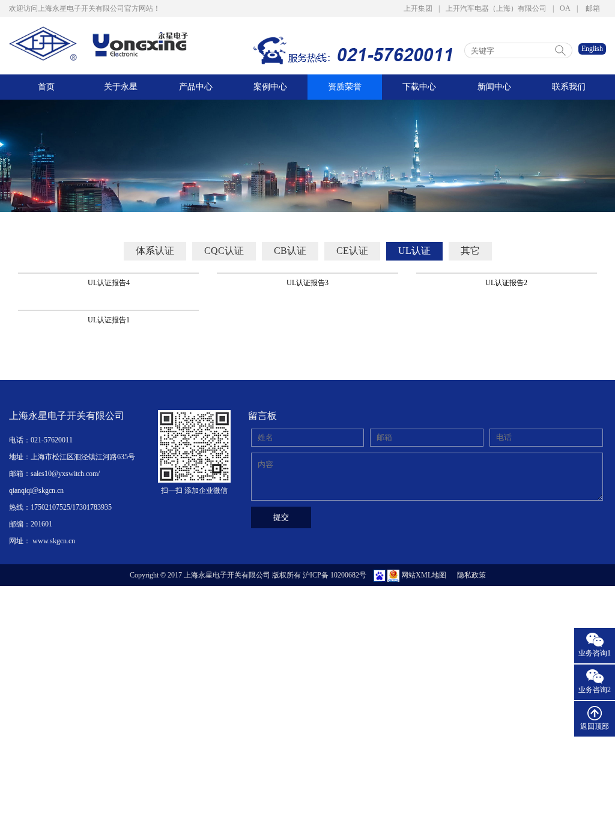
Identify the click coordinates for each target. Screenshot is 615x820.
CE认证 (352, 251)
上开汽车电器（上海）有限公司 (496, 8)
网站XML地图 (423, 575)
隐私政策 (471, 575)
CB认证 (290, 251)
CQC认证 (224, 251)
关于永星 (121, 86)
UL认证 (414, 251)
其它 (470, 251)
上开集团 (418, 8)
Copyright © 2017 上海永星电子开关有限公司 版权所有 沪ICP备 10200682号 (248, 575)
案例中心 (270, 86)
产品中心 (196, 86)
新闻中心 (494, 86)
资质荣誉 (345, 86)
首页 (46, 86)
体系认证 (155, 251)
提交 (281, 517)
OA (565, 8)
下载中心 (419, 86)
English (592, 48)
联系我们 (569, 86)
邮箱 (593, 8)
